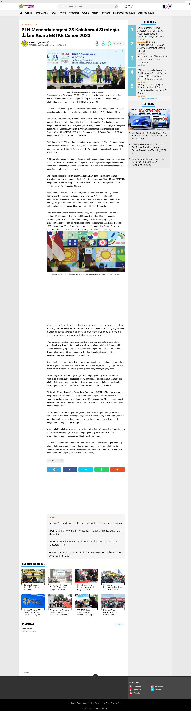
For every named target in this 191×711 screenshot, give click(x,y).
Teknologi (74, 13)
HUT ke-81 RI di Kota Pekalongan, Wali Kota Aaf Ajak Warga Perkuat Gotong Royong (151, 46)
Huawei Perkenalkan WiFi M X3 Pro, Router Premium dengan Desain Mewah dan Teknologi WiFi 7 (149, 148)
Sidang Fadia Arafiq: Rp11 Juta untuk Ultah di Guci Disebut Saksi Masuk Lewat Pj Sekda (152, 88)
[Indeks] (164, 6)
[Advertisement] (32, 91)
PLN (35, 24)
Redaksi (71, 703)
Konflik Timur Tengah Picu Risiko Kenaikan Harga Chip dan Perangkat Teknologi (148, 162)
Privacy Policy (117, 703)
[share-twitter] (103, 43)
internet (106, 13)
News (54, 13)
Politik (63, 13)
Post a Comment (28, 631)
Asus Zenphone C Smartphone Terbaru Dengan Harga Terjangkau (152, 59)
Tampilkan (119, 624)
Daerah (28, 13)
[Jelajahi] (188, 3)
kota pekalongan (146, 13)
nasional (28, 24)
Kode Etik (105, 703)
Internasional (42, 13)
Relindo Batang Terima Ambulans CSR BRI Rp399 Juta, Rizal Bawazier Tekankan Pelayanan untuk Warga (150, 34)
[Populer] (170, 6)
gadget (95, 13)
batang (85, 13)
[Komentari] (117, 469)
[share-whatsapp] (109, 43)
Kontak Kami (93, 703)
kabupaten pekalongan (124, 13)
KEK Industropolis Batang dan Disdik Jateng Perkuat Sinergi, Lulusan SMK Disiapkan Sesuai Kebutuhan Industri (152, 74)
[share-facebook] (97, 43)
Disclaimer (81, 703)
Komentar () (118, 43)
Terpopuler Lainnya (149, 98)
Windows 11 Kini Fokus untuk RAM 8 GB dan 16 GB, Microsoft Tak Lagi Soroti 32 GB (149, 136)
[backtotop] (95, 677)
